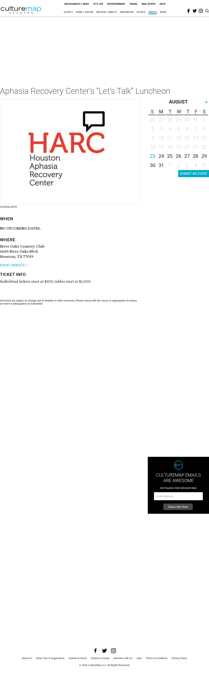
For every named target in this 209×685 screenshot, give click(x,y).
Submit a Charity (100, 658)
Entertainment (116, 4)
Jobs (139, 658)
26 (178, 156)
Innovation (126, 12)
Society (68, 12)
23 (152, 156)
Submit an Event (78, 658)
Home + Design (84, 12)
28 (195, 156)
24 (161, 156)
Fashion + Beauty (106, 12)
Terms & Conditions (157, 658)
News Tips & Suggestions (50, 658)
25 (169, 156)
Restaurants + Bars (76, 4)
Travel (133, 4)
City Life (98, 4)
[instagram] (201, 10)
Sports (141, 12)
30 (152, 165)
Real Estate (149, 4)
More (163, 12)
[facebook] (189, 11)
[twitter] (195, 10)
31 (161, 165)
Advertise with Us (122, 658)
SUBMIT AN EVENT (193, 174)
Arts (163, 4)
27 (187, 156)
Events (153, 12)
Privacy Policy (179, 658)
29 (204, 156)
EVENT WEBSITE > (14, 265)
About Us (27, 658)
